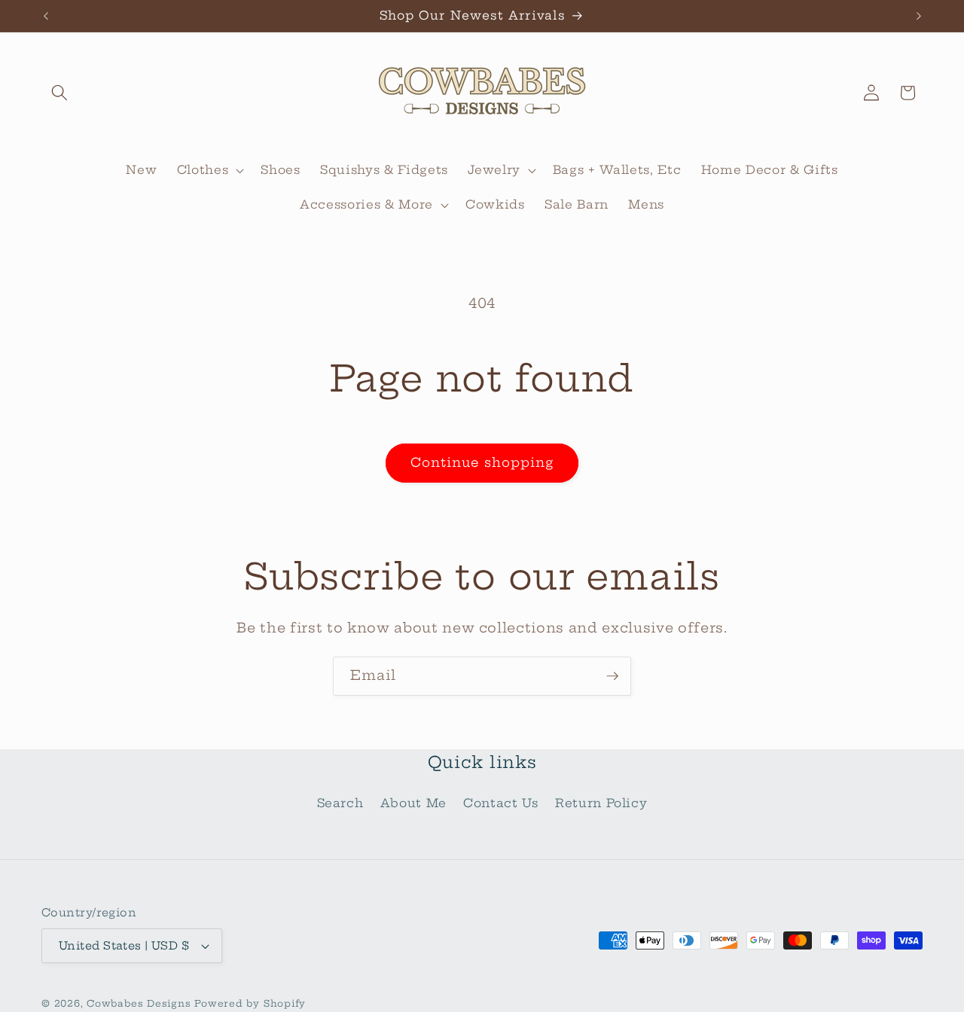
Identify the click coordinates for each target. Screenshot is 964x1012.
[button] (59, 93)
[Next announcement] (918, 16)
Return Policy (601, 803)
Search (340, 803)
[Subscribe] (612, 676)
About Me (413, 803)
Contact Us (500, 803)
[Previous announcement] (46, 16)
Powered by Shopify (250, 1003)
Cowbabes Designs (140, 1003)
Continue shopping (482, 462)
